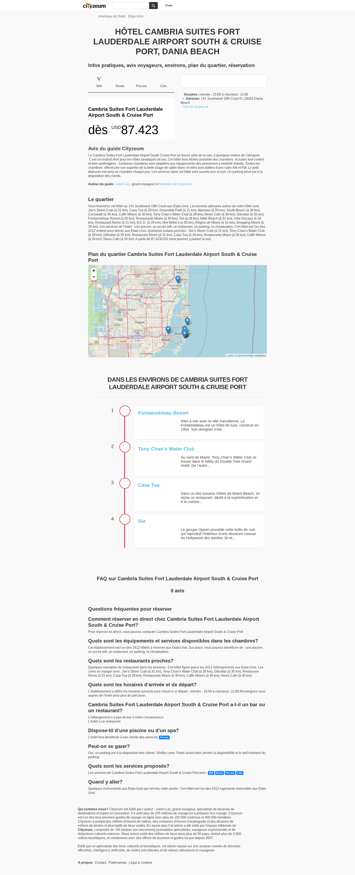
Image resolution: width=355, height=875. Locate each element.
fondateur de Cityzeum (175, 184)
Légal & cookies (140, 862)
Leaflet (230, 355)
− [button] (93, 276)
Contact (100, 862)
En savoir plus (157, 825)
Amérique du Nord (111, 16)
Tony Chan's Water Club (166, 449)
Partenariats (117, 862)
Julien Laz (122, 184)
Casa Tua (148, 485)
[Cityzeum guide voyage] (96, 5)
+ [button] (93, 270)
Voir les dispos (192, 107)
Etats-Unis (135, 16)
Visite (168, 5)
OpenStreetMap (245, 355)
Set (142, 521)
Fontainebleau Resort (163, 413)
